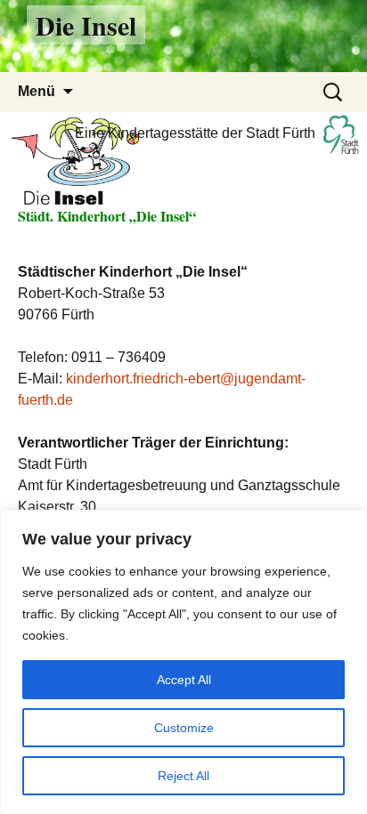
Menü (36, 91)
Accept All (184, 680)
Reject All (183, 776)
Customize (184, 728)
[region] (183, 662)
